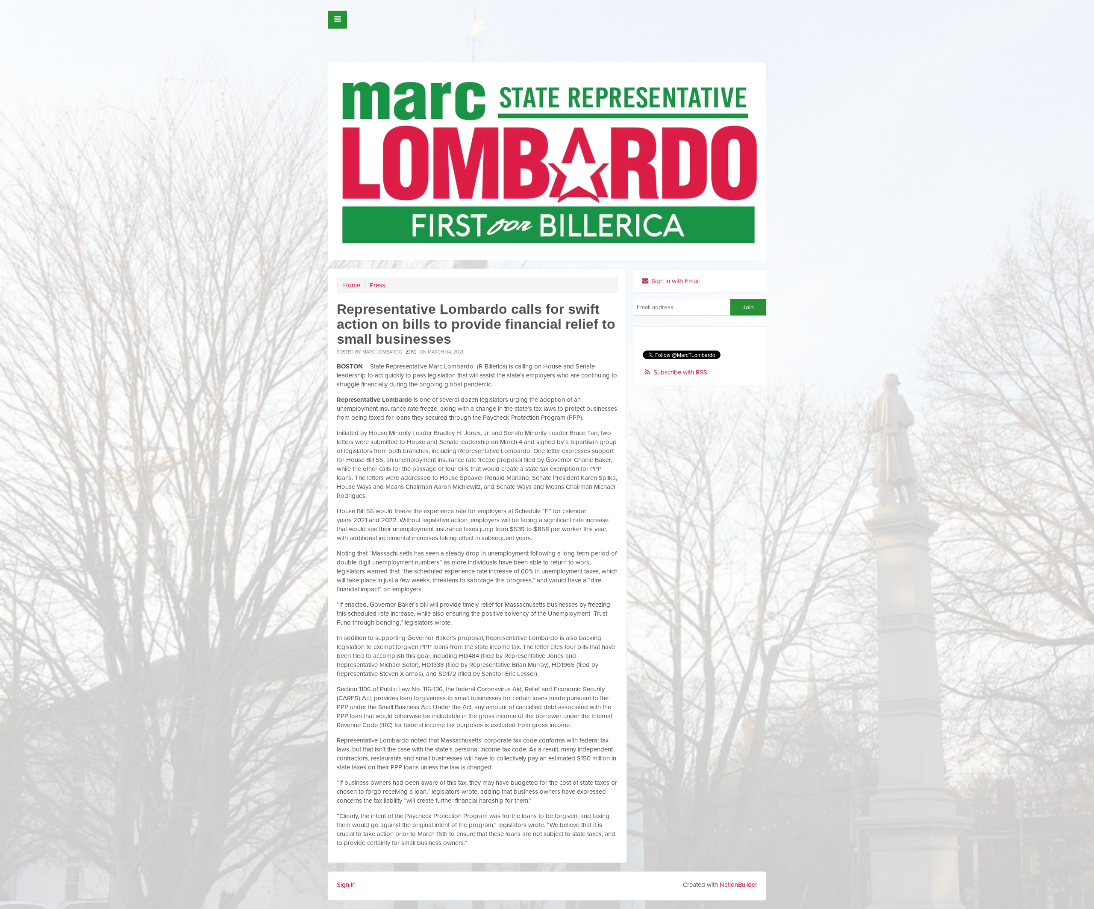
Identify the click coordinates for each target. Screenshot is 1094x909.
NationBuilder (738, 885)
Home (351, 285)
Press (377, 285)
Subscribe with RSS (680, 372)
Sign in (346, 885)
